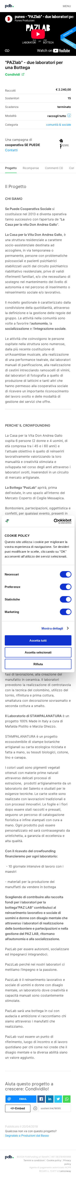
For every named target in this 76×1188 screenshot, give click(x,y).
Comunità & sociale (58, 124)
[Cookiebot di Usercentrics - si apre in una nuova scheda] (54, 521)
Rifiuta (38, 664)
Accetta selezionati (38, 652)
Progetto (11, 168)
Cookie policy (54, 1160)
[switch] (65, 587)
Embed (18, 1108)
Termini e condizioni (34, 1160)
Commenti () (54, 168)
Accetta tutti (38, 640)
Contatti (11, 150)
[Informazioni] (69, 115)
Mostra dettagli (52, 628)
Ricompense (31, 168)
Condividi (12, 74)
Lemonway (65, 1171)
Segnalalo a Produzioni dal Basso (27, 1135)
